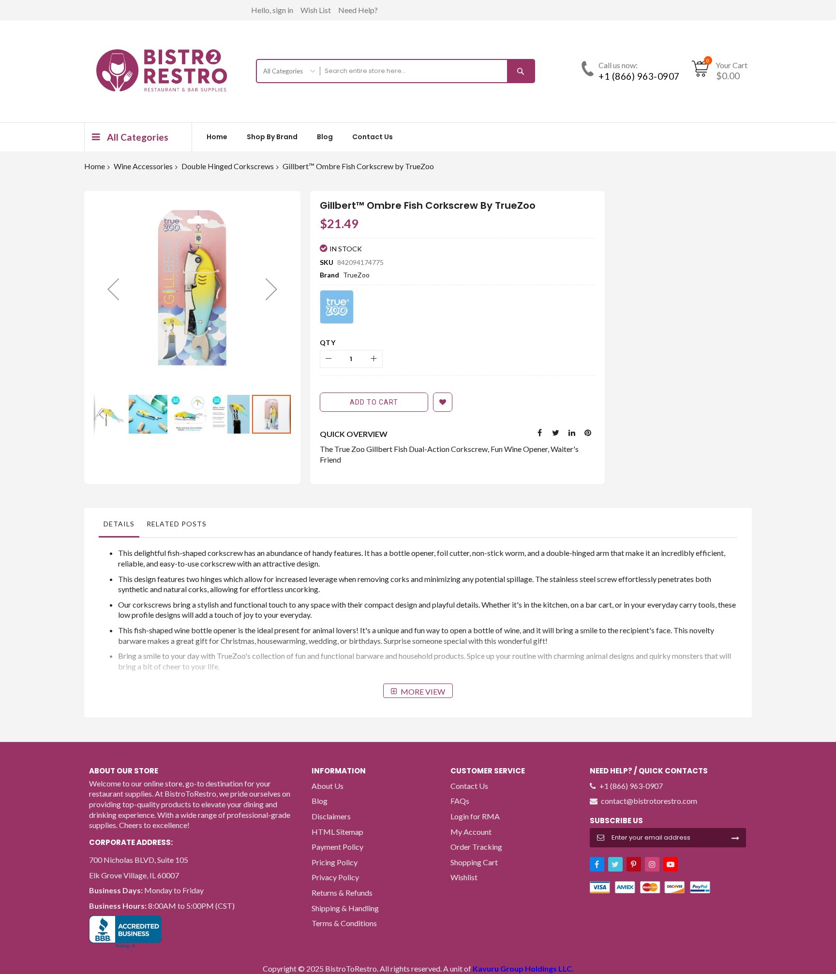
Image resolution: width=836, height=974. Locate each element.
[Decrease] (328, 358)
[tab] (119, 526)
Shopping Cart (474, 862)
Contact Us (469, 785)
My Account (471, 831)
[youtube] (670, 864)
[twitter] (615, 864)
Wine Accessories (143, 166)
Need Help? (358, 10)
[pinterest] (634, 864)
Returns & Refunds (342, 892)
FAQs (459, 800)
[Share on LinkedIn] (572, 431)
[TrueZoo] (337, 307)
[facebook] (597, 864)
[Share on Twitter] (556, 431)
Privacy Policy (335, 877)
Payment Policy (337, 846)
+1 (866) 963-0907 (639, 76)
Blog (320, 800)
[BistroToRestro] (161, 70)
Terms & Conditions (344, 923)
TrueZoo (356, 275)
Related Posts (177, 524)
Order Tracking (476, 846)
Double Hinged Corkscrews (227, 166)
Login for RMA (475, 816)
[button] (113, 289)
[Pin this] (588, 431)
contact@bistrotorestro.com (649, 800)
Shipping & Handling (345, 908)
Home (94, 166)
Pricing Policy (335, 862)
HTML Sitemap (337, 831)
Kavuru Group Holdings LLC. (523, 968)
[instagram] (652, 864)
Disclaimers (331, 816)
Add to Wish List (442, 402)
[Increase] (373, 358)
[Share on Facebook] (540, 431)
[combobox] (418, 71)
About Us (327, 785)
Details (119, 524)
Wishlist (464, 877)
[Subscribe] (735, 837)
